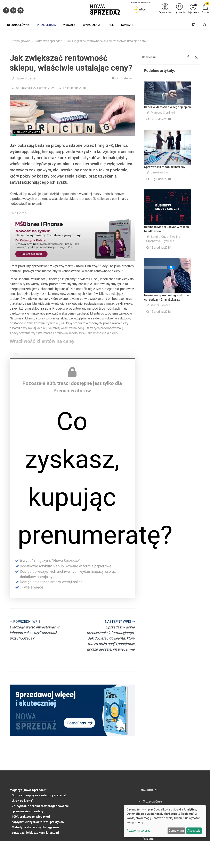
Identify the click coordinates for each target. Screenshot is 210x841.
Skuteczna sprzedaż (48, 41)
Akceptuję (193, 830)
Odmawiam (176, 830)
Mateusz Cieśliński (163, 112)
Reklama (148, 838)
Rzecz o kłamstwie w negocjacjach (167, 107)
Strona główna (20, 41)
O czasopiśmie (152, 801)
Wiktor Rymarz (160, 305)
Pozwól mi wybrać (138, 830)
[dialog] (165, 821)
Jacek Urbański (26, 78)
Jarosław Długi (160, 172)
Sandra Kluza (159, 236)
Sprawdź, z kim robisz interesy (164, 167)
